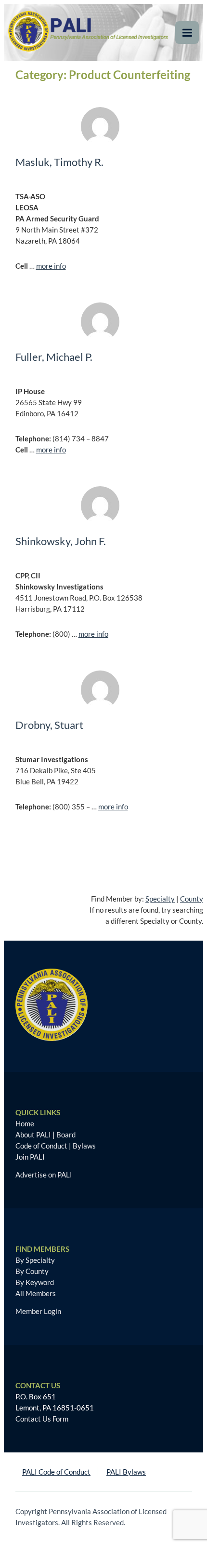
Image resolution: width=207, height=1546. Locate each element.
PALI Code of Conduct (56, 1471)
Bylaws (84, 1145)
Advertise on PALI (43, 1174)
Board (66, 1134)
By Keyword (34, 1282)
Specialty (160, 898)
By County (32, 1271)
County (191, 898)
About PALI (33, 1134)
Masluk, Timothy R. (59, 161)
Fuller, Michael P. (53, 356)
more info (51, 265)
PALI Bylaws (126, 1471)
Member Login (38, 1311)
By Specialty (35, 1260)
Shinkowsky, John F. (60, 540)
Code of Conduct (41, 1145)
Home (24, 1123)
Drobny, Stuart (49, 724)
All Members (35, 1293)
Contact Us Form (41, 1418)
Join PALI (30, 1156)
